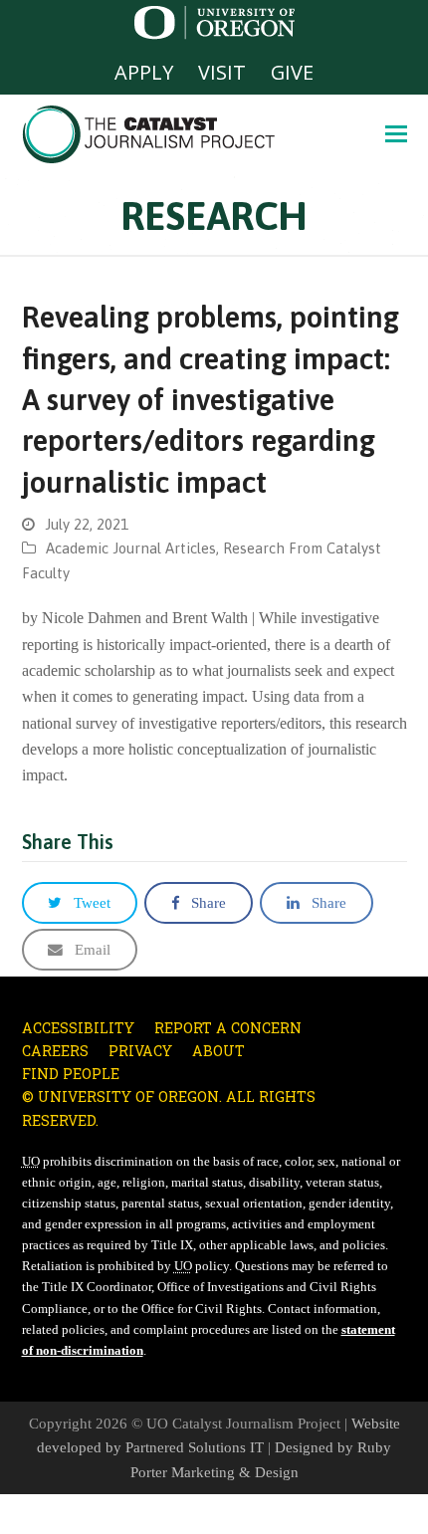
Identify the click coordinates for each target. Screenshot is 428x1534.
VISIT (222, 72)
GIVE (292, 72)
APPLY (143, 72)
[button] (396, 134)
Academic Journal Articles (131, 548)
